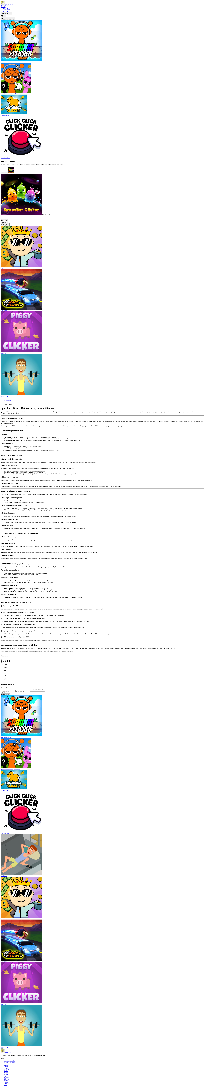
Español (6, 1071)
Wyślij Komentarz (5, 694)
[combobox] (3, 16)
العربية (5, 1075)
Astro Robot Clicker (6, 10)
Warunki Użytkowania (9, 1062)
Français (6, 1068)
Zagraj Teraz (4, 172)
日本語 (6, 1074)
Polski (5, 1085)
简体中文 (6, 1077)
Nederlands (7, 1083)
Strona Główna (4, 5)
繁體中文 (6, 1079)
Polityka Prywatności (9, 1061)
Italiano (6, 1080)
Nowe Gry (3, 7)
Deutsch (6, 1066)
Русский (6, 1082)
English (6, 1065)
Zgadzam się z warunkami (8, 692)
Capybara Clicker (5, 8)
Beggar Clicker (4, 11)
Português (6, 1069)
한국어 (6, 1072)
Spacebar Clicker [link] (8, 404)
